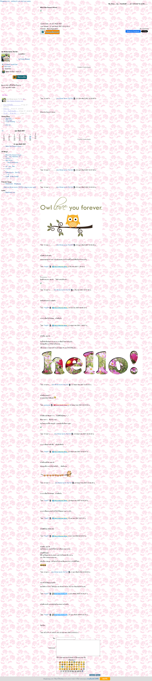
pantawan (47, 405)
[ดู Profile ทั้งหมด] (24, 59)
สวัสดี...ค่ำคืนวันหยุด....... (13, 176)
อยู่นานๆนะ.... (9, 160)
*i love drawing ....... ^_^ (13, 121)
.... (6, 164)
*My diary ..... (9, 118)
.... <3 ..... (8, 174)
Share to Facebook (133, 31)
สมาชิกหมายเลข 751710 (65, 98)
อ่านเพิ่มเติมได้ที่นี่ (93, 679)
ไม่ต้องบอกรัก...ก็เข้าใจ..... (13, 172)
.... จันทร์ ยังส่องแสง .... (12, 162)
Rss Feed (7, 66)
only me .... (9, 125)
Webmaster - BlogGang (13, 184)
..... (6, 123)
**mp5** (46, 266)
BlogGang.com (10, 192)
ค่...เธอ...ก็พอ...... (11, 166)
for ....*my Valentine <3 (12, 156)
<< (2, 131)
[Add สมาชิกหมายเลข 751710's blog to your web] (20, 187)
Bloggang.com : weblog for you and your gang (15, 1)
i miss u (7, 158)
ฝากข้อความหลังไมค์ (10, 64)
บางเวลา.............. (11, 168)
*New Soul (8, 120)
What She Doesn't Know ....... (15, 146)
